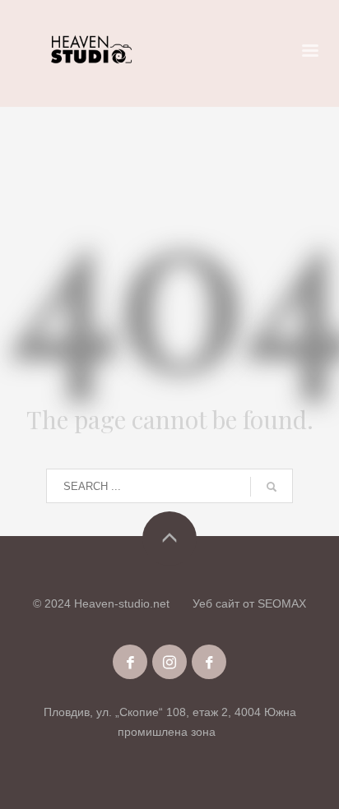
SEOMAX (282, 603)
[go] (271, 486)
